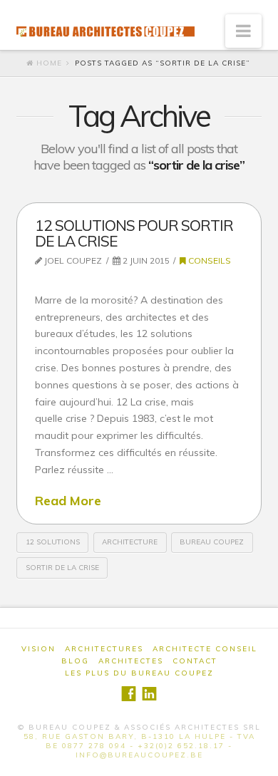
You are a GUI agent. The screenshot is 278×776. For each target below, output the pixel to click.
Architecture (130, 542)
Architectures (104, 648)
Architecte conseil (205, 648)
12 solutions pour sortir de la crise (134, 233)
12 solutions (53, 542)
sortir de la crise (62, 567)
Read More (68, 500)
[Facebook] (128, 693)
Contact (195, 661)
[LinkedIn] (149, 693)
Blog (75, 661)
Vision (38, 648)
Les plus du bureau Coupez (139, 673)
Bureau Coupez (212, 542)
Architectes (130, 661)
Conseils (208, 260)
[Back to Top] (258, 756)
